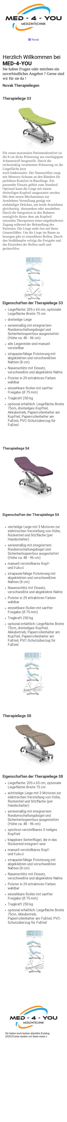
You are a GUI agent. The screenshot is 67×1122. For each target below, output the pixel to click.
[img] (33, 17)
